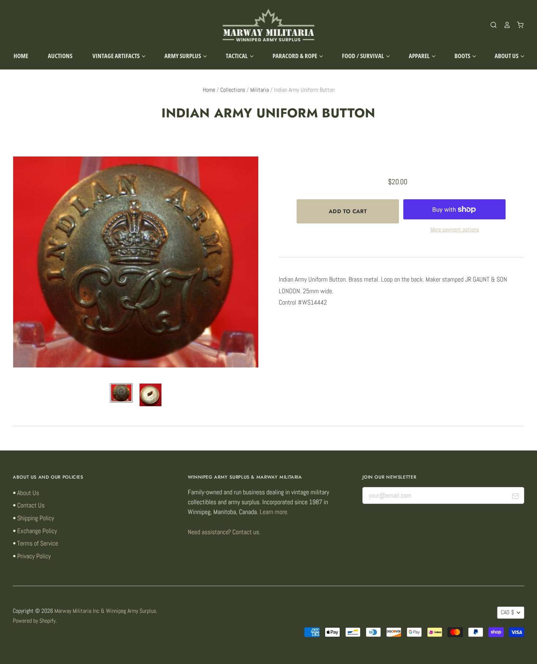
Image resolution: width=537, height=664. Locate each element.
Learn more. (274, 512)
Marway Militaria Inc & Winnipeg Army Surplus (105, 611)
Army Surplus (183, 56)
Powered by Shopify (34, 621)
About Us (507, 56)
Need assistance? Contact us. (224, 532)
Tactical (237, 56)
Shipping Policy (35, 518)
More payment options (454, 229)
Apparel (420, 56)
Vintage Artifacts (116, 56)
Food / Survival (363, 56)
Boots (462, 56)
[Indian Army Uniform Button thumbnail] (121, 393)
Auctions (60, 56)
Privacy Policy (34, 556)
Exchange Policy (37, 531)
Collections (232, 90)
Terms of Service (37, 543)
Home (21, 56)
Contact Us (31, 505)
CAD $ (507, 612)
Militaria (259, 90)
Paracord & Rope (295, 56)
